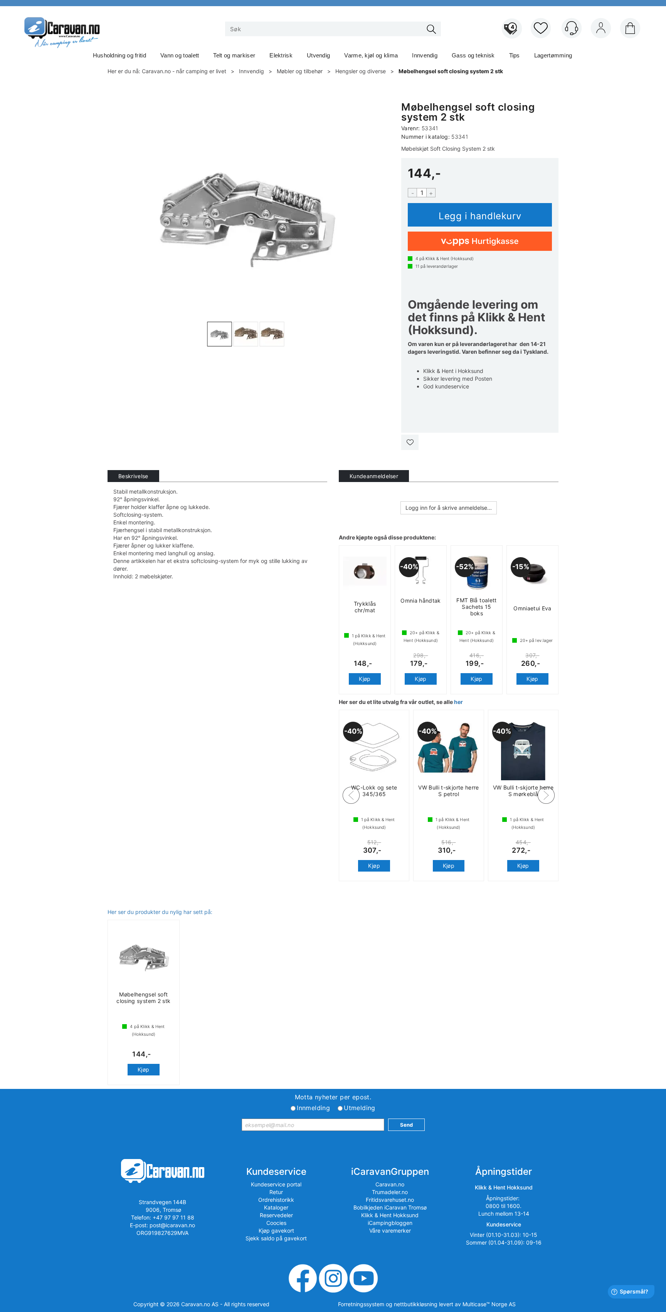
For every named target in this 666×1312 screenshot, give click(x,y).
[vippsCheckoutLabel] (480, 241)
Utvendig (318, 55)
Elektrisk (281, 55)
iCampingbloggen (390, 1223)
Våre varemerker (390, 1230)
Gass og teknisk (473, 55)
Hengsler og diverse (360, 71)
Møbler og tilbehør (300, 71)
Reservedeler (276, 1215)
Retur (276, 1192)
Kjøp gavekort (276, 1230)
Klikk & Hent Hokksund (390, 1215)
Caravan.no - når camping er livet (184, 71)
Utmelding (359, 1108)
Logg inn (600, 30)
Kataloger (276, 1207)
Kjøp (480, 215)
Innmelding (313, 1108)
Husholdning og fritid (119, 55)
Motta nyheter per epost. (333, 1097)
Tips (514, 55)
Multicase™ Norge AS (489, 1304)
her (458, 702)
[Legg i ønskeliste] (410, 442)
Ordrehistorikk (276, 1199)
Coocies (276, 1223)
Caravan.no (389, 1184)
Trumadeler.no (390, 1192)
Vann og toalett (179, 55)
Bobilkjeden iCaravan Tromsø (390, 1207)
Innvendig (424, 55)
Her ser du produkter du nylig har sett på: (160, 912)
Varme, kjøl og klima (371, 55)
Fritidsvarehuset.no (390, 1199)
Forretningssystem (361, 1304)
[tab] (133, 476)
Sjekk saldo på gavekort (276, 1238)
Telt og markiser (234, 55)
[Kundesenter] (571, 28)
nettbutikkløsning (415, 1304)
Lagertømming (553, 55)
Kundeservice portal (276, 1184)
